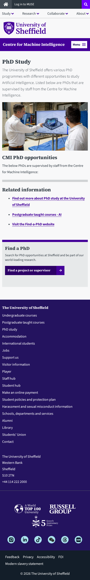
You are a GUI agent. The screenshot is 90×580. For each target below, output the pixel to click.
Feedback (12, 557)
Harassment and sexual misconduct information (37, 406)
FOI (60, 557)
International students (18, 343)
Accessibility (46, 557)
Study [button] (6, 13)
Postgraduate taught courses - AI (37, 214)
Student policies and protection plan (29, 399)
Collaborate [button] (56, 13)
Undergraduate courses (19, 315)
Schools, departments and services (27, 413)
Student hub (11, 385)
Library (7, 427)
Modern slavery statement (24, 563)
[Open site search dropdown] (86, 4)
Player (6, 371)
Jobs (5, 350)
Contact (8, 441)
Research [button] (29, 13)
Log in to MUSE (24, 4)
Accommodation (14, 336)
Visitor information (16, 364)
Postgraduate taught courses (23, 322)
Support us (10, 357)
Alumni (7, 420)
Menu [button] (76, 44)
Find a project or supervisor (29, 270)
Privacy (28, 557)
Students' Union (14, 434)
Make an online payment (20, 392)
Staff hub (9, 378)
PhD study (9, 329)
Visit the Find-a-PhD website (33, 224)
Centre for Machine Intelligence (34, 44)
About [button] (80, 13)
